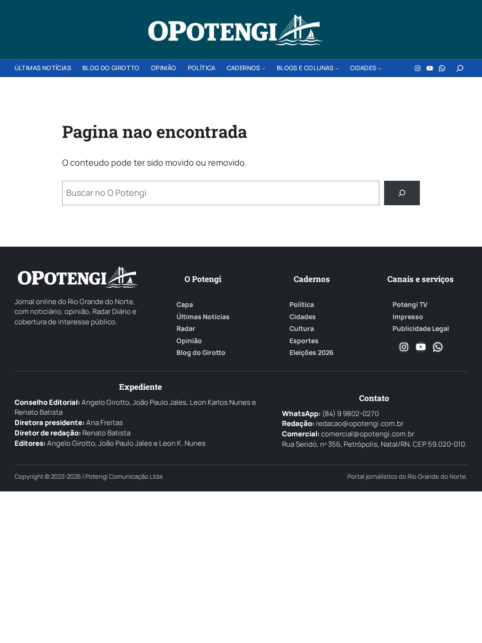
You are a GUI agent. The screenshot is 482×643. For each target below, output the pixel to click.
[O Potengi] (235, 30)
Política (301, 304)
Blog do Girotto (201, 352)
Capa (185, 304)
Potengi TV (410, 304)
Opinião (189, 341)
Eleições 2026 (311, 352)
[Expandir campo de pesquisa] (459, 68)
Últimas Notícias (203, 317)
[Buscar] (402, 193)
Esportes (304, 341)
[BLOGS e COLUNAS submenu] (337, 68)
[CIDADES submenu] (380, 68)
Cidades (302, 317)
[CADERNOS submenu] (263, 68)
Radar (186, 328)
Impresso (408, 317)
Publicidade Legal (421, 328)
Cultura (301, 328)
